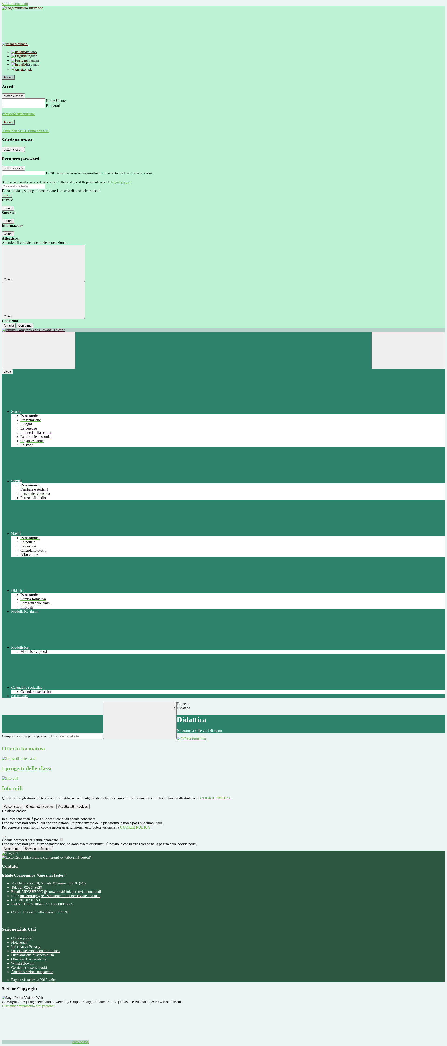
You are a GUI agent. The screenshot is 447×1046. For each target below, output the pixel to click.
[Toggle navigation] (38, 350)
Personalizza (12, 806)
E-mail (51, 173)
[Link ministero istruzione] (22, 8)
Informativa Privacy (25, 947)
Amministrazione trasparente (32, 972)
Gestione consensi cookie (29, 968)
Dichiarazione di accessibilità (32, 955)
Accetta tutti (73, 806)
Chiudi (8, 208)
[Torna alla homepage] (223, 330)
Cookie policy (21, 938)
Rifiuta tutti (40, 806)
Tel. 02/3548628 (30, 887)
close (7, 371)
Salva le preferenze (38, 848)
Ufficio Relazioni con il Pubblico (35, 951)
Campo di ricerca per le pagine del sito (30, 736)
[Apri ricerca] (408, 350)
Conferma (24, 325)
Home (181, 704)
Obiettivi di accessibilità (28, 959)
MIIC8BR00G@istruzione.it (61, 892)
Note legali (19, 942)
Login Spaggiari (121, 182)
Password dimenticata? (18, 114)
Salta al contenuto (15, 4)
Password (53, 105)
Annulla (9, 325)
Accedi (8, 77)
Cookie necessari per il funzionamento (30, 840)
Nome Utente (56, 101)
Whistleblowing (22, 963)
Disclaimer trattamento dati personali (28, 1006)
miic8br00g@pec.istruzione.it (60, 896)
